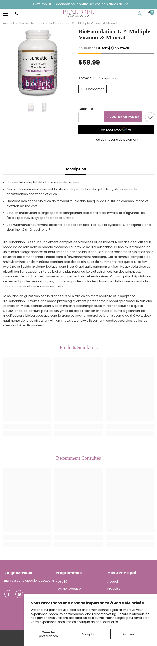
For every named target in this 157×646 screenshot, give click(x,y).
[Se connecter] (140, 13)
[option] (37, 63)
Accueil (8, 23)
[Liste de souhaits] (150, 117)
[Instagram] (19, 594)
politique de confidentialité (97, 622)
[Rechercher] (17, 13)
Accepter (88, 634)
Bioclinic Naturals (31, 23)
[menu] (5, 13)
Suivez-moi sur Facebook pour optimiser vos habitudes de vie (79, 4)
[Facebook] (8, 594)
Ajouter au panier (123, 117)
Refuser (128, 634)
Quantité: (86, 109)
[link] (27, 426)
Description (75, 168)
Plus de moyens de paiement (116, 139)
